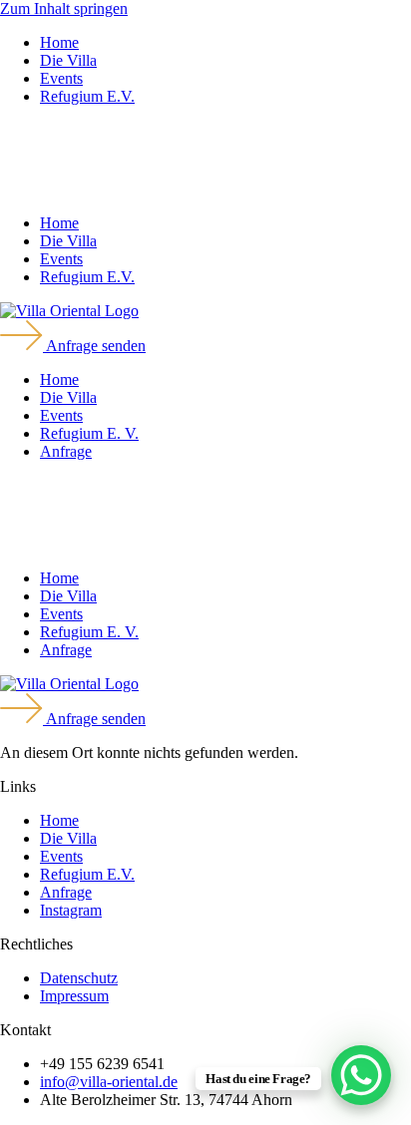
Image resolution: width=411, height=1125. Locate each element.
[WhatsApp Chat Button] (361, 1075)
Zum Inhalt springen (64, 8)
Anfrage (66, 451)
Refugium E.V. (87, 96)
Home (59, 42)
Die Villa (68, 60)
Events (61, 78)
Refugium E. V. (89, 433)
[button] (205, 160)
